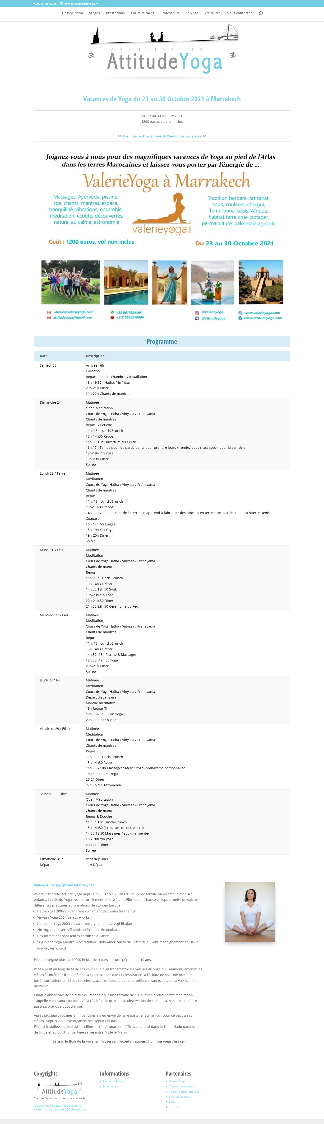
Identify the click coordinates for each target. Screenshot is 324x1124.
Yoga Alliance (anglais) (184, 1092)
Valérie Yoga (177, 1081)
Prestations (115, 13)
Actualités (212, 13)
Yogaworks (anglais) (182, 1086)
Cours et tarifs (142, 13)
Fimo (172, 1102)
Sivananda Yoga (179, 1097)
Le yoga (192, 13)
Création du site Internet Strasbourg (57, 1106)
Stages (94, 13)
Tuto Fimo (175, 1107)
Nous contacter (239, 13)
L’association (72, 13)
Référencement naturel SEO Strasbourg (60, 1109)
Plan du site (110, 1086)
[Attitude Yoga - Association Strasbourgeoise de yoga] (59, 1095)
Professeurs (170, 13)
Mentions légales (114, 1081)
